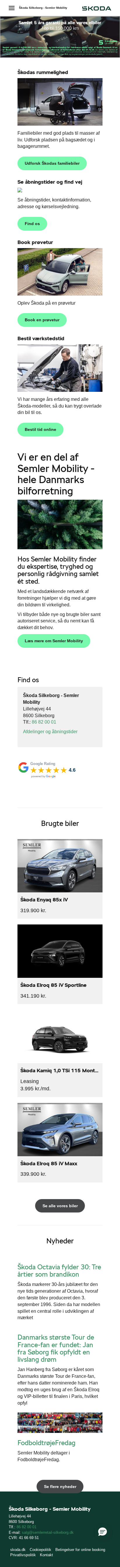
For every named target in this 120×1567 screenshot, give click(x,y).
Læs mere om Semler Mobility (54, 640)
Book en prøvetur (42, 319)
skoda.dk (18, 1549)
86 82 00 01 (44, 722)
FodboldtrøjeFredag (46, 1443)
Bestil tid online (40, 429)
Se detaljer (60, 879)
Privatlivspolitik (23, 1555)
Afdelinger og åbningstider (50, 731)
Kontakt (46, 1555)
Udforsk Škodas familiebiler (52, 163)
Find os (32, 223)
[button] (102, 1532)
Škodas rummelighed (42, 72)
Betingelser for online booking (80, 1549)
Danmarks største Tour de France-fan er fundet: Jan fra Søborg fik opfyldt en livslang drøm (55, 1348)
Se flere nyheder (60, 1486)
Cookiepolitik (40, 1549)
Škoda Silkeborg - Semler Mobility (43, 7)
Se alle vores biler (60, 1205)
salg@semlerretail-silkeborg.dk (48, 1532)
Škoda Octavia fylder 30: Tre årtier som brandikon (59, 1270)
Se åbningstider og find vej (49, 181)
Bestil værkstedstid (40, 338)
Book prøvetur (35, 242)
